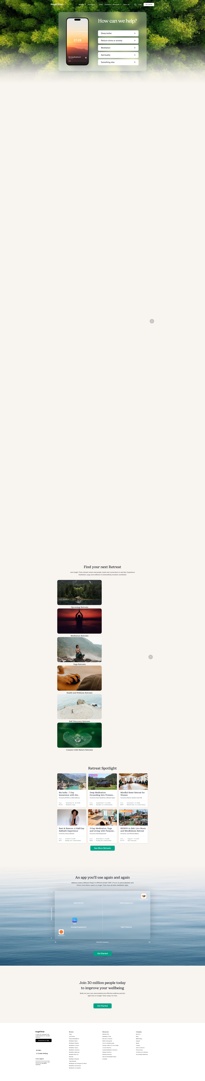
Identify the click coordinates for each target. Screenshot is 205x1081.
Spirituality (105, 55)
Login (140, 4)
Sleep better (106, 33)
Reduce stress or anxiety (111, 40)
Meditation (105, 48)
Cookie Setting (43, 1053)
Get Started (102, 953)
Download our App (43, 1040)
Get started (149, 4)
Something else (108, 62)
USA (39, 1050)
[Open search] (135, 4)
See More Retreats (102, 848)
